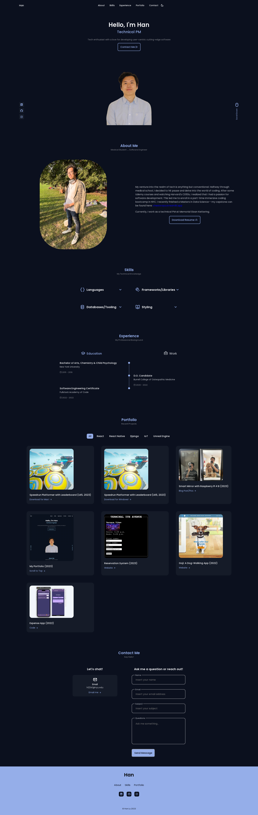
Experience (125, 5)
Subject (139, 703)
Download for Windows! (116, 499)
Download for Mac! (39, 499)
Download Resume (183, 220)
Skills (112, 5)
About (101, 5)
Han (21, 5)
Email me (93, 692)
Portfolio (139, 785)
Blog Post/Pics (186, 490)
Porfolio (140, 5)
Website (108, 567)
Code (32, 627)
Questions (140, 718)
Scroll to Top (36, 570)
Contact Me (127, 47)
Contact (153, 5)
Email (137, 689)
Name (138, 675)
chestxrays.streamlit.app (167, 205)
